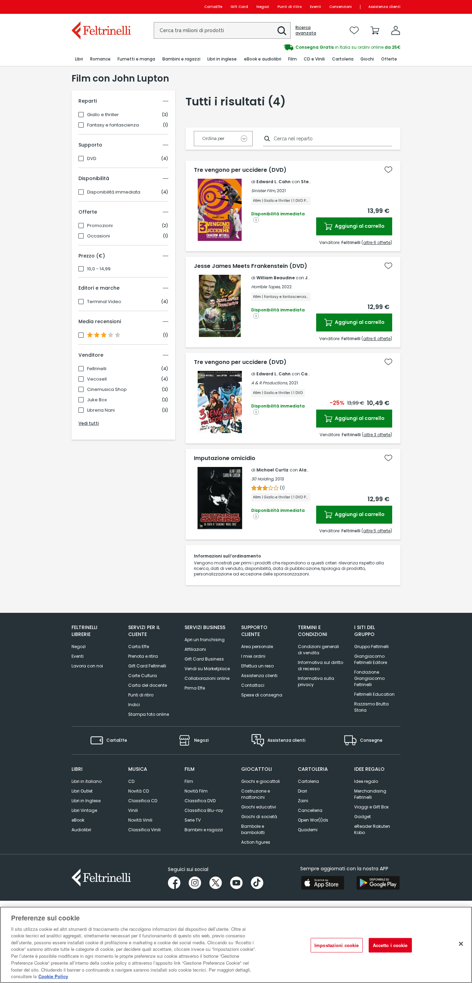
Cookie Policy (53, 976)
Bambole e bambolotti (253, 829)
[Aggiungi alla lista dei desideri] (388, 170)
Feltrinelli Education (374, 694)
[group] (318, 47)
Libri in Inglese (86, 801)
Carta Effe (138, 646)
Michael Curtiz (272, 470)
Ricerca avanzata (305, 30)
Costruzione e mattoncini (255, 794)
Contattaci (252, 685)
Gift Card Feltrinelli (147, 666)
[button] (282, 30)
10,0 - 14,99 (99, 269)
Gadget (362, 817)
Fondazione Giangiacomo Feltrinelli (369, 678)
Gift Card (239, 6)
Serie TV (193, 820)
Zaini (303, 801)
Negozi (262, 6)
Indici (134, 705)
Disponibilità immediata (113, 192)
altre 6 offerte (376, 242)
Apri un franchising (205, 640)
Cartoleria (308, 781)
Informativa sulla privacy (316, 681)
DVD (91, 158)
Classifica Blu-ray (204, 810)
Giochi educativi (258, 807)
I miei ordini (253, 656)
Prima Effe (195, 688)
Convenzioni (340, 6)
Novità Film (196, 791)
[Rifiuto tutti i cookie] (461, 944)
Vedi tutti (88, 423)
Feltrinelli (96, 369)
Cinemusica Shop (107, 389)
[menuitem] (79, 59)
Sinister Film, (263, 191)
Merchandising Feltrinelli (370, 794)
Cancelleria (310, 810)
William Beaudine (275, 278)
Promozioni (100, 225)
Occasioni (98, 236)
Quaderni (308, 830)
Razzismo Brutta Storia (371, 707)
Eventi (315, 6)
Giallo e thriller (103, 115)
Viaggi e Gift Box (371, 807)
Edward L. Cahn (273, 182)
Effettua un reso (257, 666)
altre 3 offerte (377, 435)
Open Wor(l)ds (313, 820)
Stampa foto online (148, 714)
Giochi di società (259, 817)
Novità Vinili (140, 820)
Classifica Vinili (144, 830)
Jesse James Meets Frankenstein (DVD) (250, 266)
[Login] (395, 30)
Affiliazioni (195, 649)
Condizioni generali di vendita (318, 650)
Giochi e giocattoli (260, 781)
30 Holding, (262, 479)
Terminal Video (104, 302)
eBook (78, 820)
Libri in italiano (87, 781)
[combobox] (222, 30)
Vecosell (97, 379)
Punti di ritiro (289, 6)
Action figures (255, 842)
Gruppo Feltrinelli (371, 646)
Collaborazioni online (207, 678)
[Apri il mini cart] (375, 30)
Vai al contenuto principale (101, 6)
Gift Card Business (204, 659)
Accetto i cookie (390, 945)
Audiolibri (81, 830)
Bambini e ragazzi (204, 830)
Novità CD (138, 791)
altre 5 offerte (376, 531)
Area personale (257, 646)
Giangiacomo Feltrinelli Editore (370, 659)
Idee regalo (366, 781)
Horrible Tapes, (266, 287)
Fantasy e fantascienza (113, 125)
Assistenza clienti (384, 6)
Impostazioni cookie (336, 945)
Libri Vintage (84, 810)
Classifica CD (142, 801)
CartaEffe (213, 6)
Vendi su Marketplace (207, 669)
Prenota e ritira (143, 656)
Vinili (133, 810)
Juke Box (97, 400)
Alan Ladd (310, 470)
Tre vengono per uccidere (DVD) (240, 170)
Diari (302, 791)
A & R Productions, (269, 383)
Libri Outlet (82, 791)
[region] (236, 945)
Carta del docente (147, 685)
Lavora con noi (87, 666)
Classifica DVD (200, 801)
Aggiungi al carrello (359, 226)
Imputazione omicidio (224, 458)
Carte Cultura (142, 675)
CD (131, 781)
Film (189, 781)
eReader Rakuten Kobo (372, 829)
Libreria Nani (101, 410)
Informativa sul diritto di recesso (320, 665)
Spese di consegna (261, 695)
